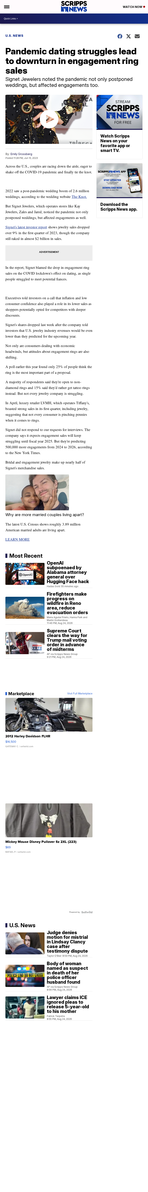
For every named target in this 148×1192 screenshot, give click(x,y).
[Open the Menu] (6, 6)
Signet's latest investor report (26, 227)
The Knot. (79, 196)
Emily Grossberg (21, 154)
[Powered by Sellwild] (86, 912)
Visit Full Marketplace (79, 693)
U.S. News (14, 36)
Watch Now (133, 7)
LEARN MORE (17, 539)
